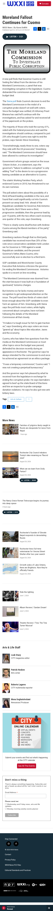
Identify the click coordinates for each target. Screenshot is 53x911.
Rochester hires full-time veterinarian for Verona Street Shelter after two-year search (32, 551)
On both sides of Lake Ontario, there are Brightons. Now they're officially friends (33, 567)
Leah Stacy (16, 655)
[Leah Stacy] (6, 658)
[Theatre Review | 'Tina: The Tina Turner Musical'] (10, 627)
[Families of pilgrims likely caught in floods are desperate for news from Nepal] (10, 429)
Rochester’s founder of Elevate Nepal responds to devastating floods (33, 535)
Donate (45, 4)
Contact (8, 854)
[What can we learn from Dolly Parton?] (10, 472)
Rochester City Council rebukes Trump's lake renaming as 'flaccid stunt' (34, 455)
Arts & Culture (16, 399)
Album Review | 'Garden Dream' (33, 607)
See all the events (26, 765)
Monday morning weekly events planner (22, 809)
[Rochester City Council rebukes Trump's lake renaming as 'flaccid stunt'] (10, 456)
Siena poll (11, 101)
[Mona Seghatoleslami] (6, 703)
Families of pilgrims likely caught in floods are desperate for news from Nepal (35, 428)
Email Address (11, 792)
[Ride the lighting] (10, 596)
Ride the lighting (27, 592)
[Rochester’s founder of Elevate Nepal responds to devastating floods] (10, 536)
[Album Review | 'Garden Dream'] (10, 611)
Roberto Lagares (18, 684)
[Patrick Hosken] (6, 673)
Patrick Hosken (18, 669)
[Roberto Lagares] (6, 688)
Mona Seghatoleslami (20, 699)
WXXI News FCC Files (13, 865)
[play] (3, 908)
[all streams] (49, 908)
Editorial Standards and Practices (18, 870)
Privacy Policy (10, 860)
